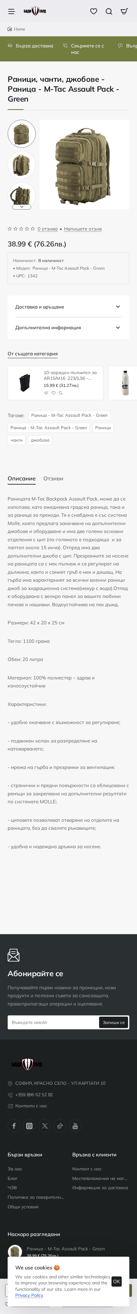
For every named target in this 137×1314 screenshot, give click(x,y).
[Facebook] (14, 1125)
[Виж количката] (124, 11)
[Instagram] (29, 1125)
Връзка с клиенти (94, 1154)
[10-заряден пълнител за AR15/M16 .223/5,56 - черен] (25, 383)
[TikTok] (60, 1125)
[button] (21, 122)
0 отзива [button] (48, 229)
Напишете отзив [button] (83, 229)
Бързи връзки (25, 1154)
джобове (40, 440)
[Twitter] (44, 1125)
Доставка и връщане (39, 307)
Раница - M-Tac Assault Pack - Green (69, 415)
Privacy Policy (29, 1295)
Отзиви (53, 478)
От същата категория (33, 354)
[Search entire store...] (109, 11)
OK (116, 1281)
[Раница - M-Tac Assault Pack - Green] (15, 1252)
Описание (22, 478)
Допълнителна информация (48, 327)
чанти (17, 440)
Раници (103, 427)
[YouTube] (75, 1125)
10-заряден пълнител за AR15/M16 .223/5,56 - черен (70, 375)
